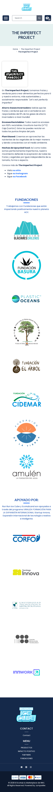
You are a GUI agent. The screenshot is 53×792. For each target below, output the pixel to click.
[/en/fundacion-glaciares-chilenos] (26, 231)
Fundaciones (26, 758)
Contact (26, 735)
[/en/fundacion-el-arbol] (26, 366)
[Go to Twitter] (26, 767)
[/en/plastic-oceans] (26, 299)
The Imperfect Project (30, 49)
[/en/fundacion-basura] (26, 265)
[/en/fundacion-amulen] (26, 466)
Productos (26, 747)
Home (15, 49)
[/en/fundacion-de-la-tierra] (26, 433)
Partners (26, 755)
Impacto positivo (26, 751)
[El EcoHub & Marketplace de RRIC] (27, 7)
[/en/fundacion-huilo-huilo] (26, 332)
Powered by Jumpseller (35, 785)
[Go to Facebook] (22, 767)
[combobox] (27, 18)
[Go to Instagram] (31, 767)
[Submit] (39, 18)
